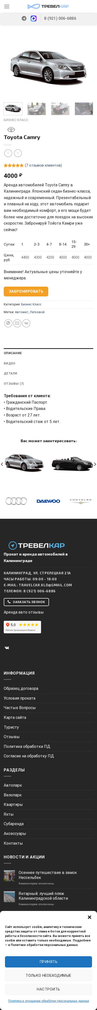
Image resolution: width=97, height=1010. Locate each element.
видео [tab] (9, 363)
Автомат (21, 312)
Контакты (13, 843)
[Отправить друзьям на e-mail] (17, 323)
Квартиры (13, 804)
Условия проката (19, 698)
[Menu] (7, 6)
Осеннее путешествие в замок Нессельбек (48, 875)
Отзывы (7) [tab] (14, 383)
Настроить (48, 989)
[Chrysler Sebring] (73, 462)
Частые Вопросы (20, 707)
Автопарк (13, 785)
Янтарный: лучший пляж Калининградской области (43, 896)
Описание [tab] (13, 353)
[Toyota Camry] (24, 462)
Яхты (9, 814)
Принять (48, 961)
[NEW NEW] (48, 465)
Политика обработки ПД (27, 746)
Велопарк (13, 795)
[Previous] (11, 66)
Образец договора (21, 688)
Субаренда (14, 823)
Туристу (11, 727)
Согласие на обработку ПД (29, 756)
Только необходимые (48, 975)
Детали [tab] (10, 373)
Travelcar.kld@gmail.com (45, 585)
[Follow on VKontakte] (7, 648)
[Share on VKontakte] (26, 323)
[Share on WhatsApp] (8, 323)
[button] (89, 917)
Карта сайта (15, 717)
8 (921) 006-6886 (39, 591)
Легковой (37, 312)
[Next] (85, 66)
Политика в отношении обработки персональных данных (48, 1001)
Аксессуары (15, 833)
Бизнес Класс (16, 120)
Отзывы (12, 736)
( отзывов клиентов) (43, 165)
